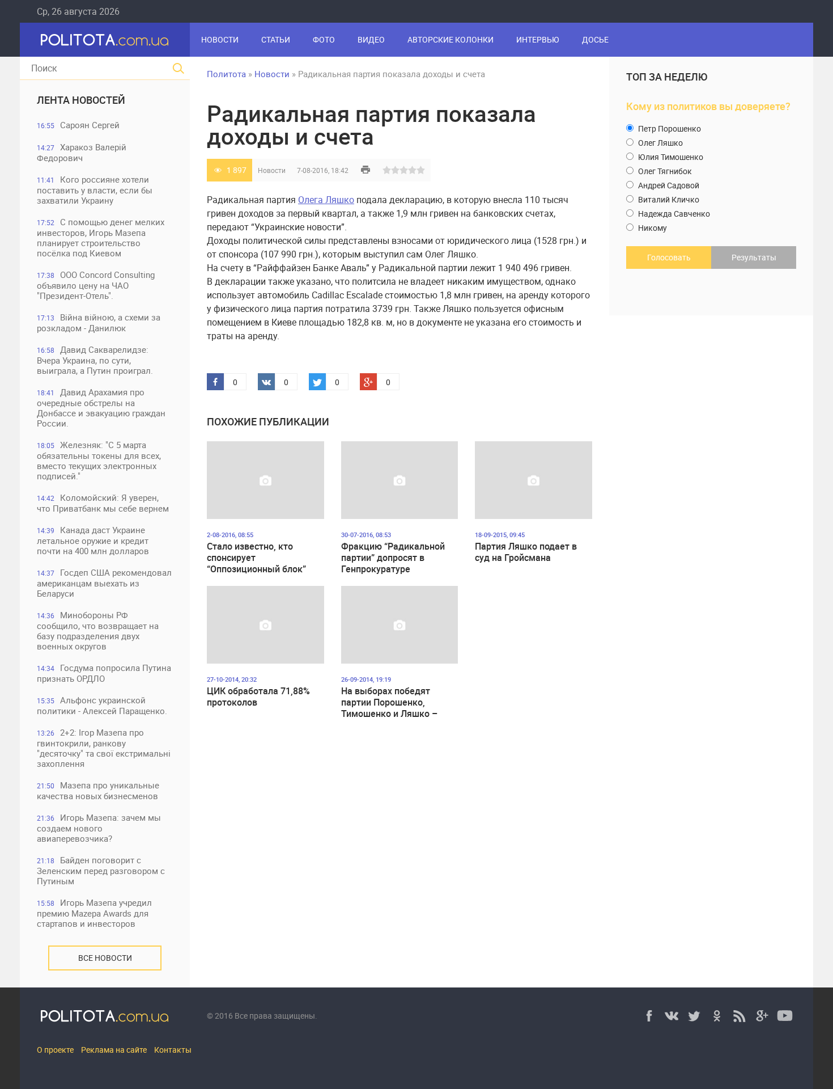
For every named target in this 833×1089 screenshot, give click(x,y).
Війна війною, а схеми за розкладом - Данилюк (98, 322)
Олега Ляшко (326, 199)
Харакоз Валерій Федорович (81, 152)
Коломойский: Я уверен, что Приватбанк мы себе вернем (103, 503)
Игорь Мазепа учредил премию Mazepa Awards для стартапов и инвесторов (94, 913)
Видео (371, 39)
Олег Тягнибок (664, 171)
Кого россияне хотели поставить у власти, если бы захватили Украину (94, 190)
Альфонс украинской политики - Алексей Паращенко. (102, 705)
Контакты (173, 1049)
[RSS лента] (739, 1015)
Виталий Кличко (667, 199)
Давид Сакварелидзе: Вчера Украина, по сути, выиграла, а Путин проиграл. (95, 360)
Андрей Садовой (667, 185)
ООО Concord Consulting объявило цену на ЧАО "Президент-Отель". (96, 285)
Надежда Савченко (673, 213)
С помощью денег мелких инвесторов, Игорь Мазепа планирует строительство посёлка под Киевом (100, 237)
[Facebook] (649, 1015)
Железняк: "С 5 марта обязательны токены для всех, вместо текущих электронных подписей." (99, 460)
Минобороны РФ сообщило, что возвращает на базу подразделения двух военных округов (98, 630)
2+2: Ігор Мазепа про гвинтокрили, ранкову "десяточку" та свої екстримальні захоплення (104, 748)
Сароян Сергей (78, 124)
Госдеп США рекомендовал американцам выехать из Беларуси (104, 583)
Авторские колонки (450, 39)
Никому (651, 227)
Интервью (537, 39)
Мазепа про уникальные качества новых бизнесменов (98, 790)
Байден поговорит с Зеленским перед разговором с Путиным (101, 870)
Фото (324, 39)
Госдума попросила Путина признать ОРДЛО (104, 673)
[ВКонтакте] (671, 1015)
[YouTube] (785, 1015)
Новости (220, 39)
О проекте (55, 1049)
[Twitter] (694, 1015)
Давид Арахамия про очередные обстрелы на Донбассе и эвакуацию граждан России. (101, 407)
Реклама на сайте (114, 1049)
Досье (595, 39)
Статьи (275, 39)
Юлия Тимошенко (669, 156)
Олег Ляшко (659, 142)
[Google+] (762, 1015)
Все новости (105, 957)
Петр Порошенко (668, 128)
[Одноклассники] (717, 1015)
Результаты (754, 257)
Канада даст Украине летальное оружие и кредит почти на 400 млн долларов (93, 540)
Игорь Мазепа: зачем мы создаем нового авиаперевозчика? (99, 828)
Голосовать (669, 257)
